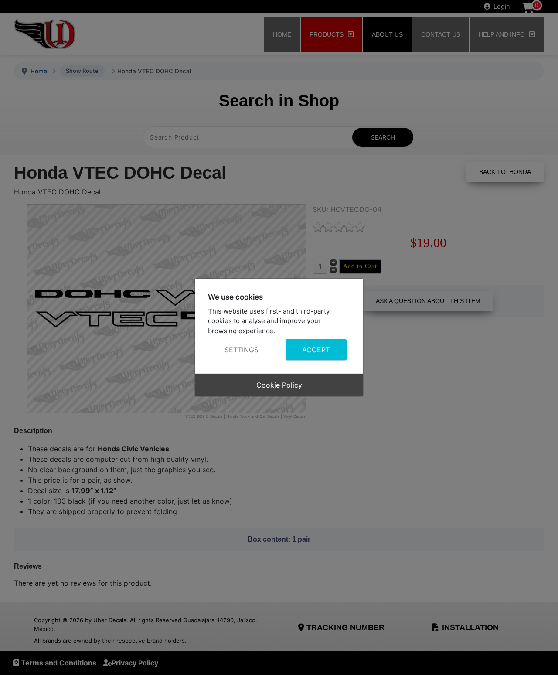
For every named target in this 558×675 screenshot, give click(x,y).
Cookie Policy (279, 385)
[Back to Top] (542, 659)
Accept (316, 349)
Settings (242, 349)
